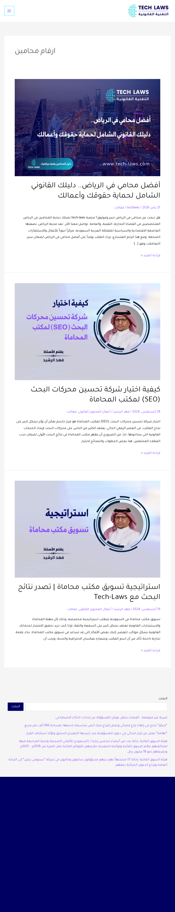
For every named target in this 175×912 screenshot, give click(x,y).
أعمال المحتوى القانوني (94, 412)
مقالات (119, 208)
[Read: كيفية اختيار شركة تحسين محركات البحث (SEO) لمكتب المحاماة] (87, 332)
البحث (163, 699)
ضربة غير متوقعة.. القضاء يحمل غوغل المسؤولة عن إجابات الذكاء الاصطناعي (111, 718)
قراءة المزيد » (150, 255)
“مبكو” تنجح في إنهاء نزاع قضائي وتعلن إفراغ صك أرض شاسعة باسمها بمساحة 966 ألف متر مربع (96, 726)
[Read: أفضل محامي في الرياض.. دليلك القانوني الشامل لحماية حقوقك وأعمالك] (87, 128)
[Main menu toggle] (9, 11)
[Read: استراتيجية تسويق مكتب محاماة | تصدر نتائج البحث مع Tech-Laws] (87, 529)
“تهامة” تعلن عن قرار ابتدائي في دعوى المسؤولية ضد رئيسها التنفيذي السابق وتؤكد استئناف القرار (96, 733)
